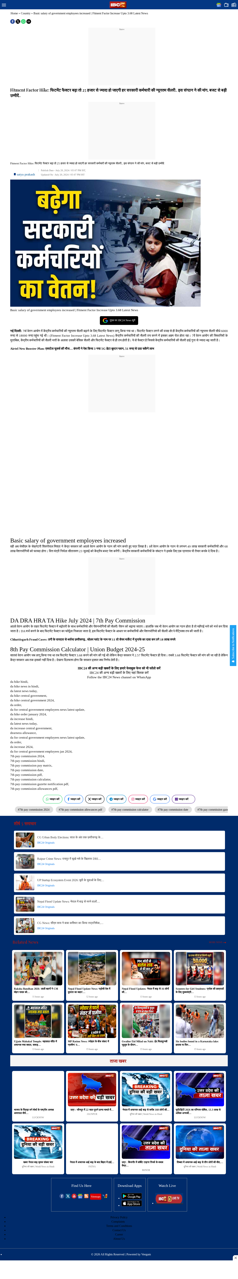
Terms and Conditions (119, 1225)
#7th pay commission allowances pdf (81, 809)
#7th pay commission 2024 (34, 809)
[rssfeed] (86, 1197)
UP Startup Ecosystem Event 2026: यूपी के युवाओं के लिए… (70, 880)
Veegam (146, 1254)
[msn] (104, 1197)
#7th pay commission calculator (130, 809)
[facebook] (61, 1197)
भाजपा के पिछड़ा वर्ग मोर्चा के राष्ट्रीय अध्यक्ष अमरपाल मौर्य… (34, 1111)
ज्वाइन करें (54, 799)
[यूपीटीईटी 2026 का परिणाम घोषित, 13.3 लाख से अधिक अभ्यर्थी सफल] (200, 1089)
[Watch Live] (169, 1203)
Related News (25, 942)
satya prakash (26, 174)
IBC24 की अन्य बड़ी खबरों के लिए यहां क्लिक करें (119, 673)
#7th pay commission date (173, 809)
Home (14, 13)
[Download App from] (131, 1198)
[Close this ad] (235, 1257)
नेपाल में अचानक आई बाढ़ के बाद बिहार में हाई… (92, 1162)
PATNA (92, 1166)
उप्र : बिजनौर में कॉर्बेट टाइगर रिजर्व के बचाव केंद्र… (142, 1164)
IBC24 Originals (45, 842)
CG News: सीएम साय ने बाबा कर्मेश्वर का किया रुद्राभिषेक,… (70, 922)
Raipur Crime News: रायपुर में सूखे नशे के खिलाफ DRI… (69, 858)
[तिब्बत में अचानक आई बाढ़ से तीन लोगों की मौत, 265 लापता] (200, 1142)
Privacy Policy (119, 1217)
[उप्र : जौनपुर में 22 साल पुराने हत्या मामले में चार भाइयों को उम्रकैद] (92, 1089)
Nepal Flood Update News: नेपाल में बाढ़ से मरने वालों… (68, 901)
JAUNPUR (92, 1114)
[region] (122, 54)
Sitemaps (95, 1196)
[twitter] (67, 1197)
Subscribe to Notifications (233, 644)
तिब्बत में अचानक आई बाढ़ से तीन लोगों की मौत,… (200, 1162)
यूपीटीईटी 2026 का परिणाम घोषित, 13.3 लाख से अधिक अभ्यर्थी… (198, 1111)
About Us (119, 1238)
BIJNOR (146, 1170)
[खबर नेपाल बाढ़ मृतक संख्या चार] (38, 1142)
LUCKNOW (38, 1117)
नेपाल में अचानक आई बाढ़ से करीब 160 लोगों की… (146, 1109)
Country (25, 13)
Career (119, 1234)
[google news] (80, 1197)
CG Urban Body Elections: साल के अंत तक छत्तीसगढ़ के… (70, 837)
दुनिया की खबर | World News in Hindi (146, 1114)
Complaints (118, 1221)
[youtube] (74, 1197)
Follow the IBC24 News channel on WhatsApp (119, 677)
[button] (4, 5)
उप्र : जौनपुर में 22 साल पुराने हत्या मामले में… (92, 1109)
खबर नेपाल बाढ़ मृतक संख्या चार (38, 1162)
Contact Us (119, 1230)
